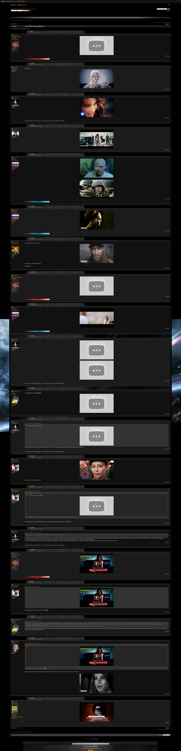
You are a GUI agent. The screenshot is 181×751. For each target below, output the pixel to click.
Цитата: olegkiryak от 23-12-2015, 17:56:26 (32, 491)
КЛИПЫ (31, 31)
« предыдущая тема (159, 22)
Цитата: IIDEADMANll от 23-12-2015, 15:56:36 (33, 423)
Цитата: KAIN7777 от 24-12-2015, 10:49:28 (32, 586)
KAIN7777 (15, 35)
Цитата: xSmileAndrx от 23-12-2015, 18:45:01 (33, 532)
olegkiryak (15, 97)
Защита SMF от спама (87, 738)
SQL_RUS (15, 67)
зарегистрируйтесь (33, 9)
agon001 (15, 157)
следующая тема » (166, 22)
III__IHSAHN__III (17, 129)
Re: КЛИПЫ (32, 63)
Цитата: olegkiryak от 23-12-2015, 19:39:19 (32, 621)
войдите (26, 9)
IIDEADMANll (16, 391)
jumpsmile (15, 242)
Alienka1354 (16, 641)
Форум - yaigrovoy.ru (18, 5)
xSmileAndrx (16, 459)
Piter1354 (15, 701)
